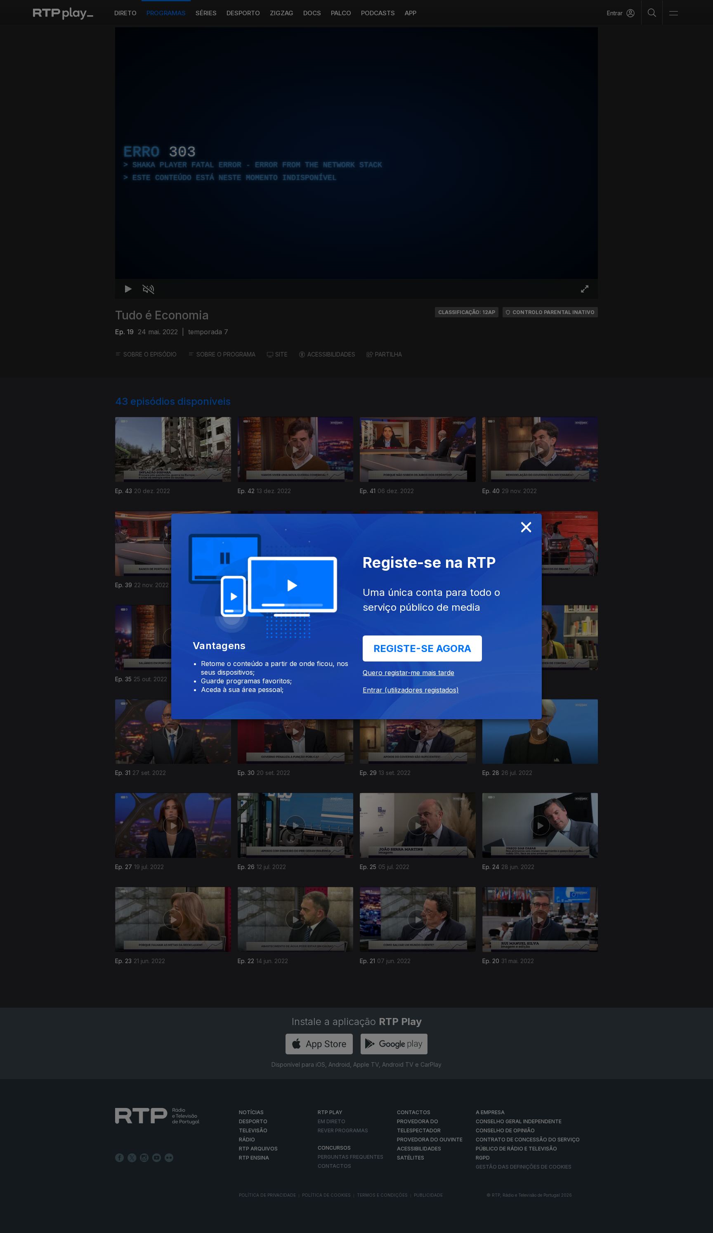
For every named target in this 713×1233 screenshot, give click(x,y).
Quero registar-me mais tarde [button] (408, 672)
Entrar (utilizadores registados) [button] (411, 690)
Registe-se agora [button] (422, 648)
